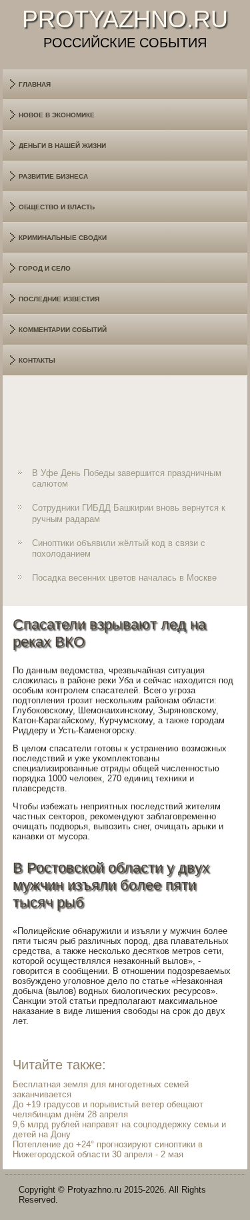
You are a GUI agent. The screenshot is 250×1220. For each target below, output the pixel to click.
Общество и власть (57, 207)
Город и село (45, 268)
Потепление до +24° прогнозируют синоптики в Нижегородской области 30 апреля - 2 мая (108, 1149)
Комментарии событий (63, 329)
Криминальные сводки (63, 237)
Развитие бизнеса (53, 176)
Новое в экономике (57, 115)
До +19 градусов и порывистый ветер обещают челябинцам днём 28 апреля (108, 1109)
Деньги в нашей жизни (62, 145)
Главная (35, 84)
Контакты (37, 360)
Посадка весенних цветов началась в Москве (124, 578)
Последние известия (59, 299)
